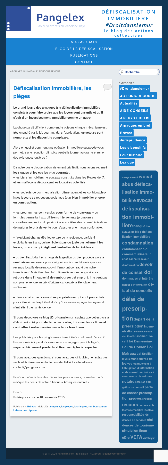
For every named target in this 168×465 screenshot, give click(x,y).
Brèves (31, 406)
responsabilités (133, 414)
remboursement (98, 406)
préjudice (147, 398)
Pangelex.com (66, 453)
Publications (84, 55)
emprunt (55, 406)
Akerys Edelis (129, 177)
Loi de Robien (134, 346)
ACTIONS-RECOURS (138, 95)
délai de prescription (135, 308)
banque (139, 226)
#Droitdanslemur (134, 88)
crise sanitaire (131, 259)
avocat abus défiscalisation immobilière (138, 188)
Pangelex (60, 17)
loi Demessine (140, 341)
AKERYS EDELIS (135, 118)
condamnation (137, 242)
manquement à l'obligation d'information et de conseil (138, 368)
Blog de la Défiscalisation (84, 48)
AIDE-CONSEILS (134, 110)
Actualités (129, 103)
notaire (128, 381)
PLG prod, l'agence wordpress (107, 453)
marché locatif (146, 372)
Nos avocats (84, 42)
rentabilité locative (142, 410)
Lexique (127, 162)
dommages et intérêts (137, 278)
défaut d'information (135, 285)
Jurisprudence (132, 140)
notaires (140, 382)
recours (130, 404)
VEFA (136, 436)
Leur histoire (131, 154)
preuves (135, 398)
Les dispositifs (133, 147)
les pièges (67, 406)
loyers (126, 359)
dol (148, 272)
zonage (148, 437)
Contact (84, 62)
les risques (80, 406)
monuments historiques (137, 376)
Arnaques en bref (135, 125)
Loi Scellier (145, 353)
